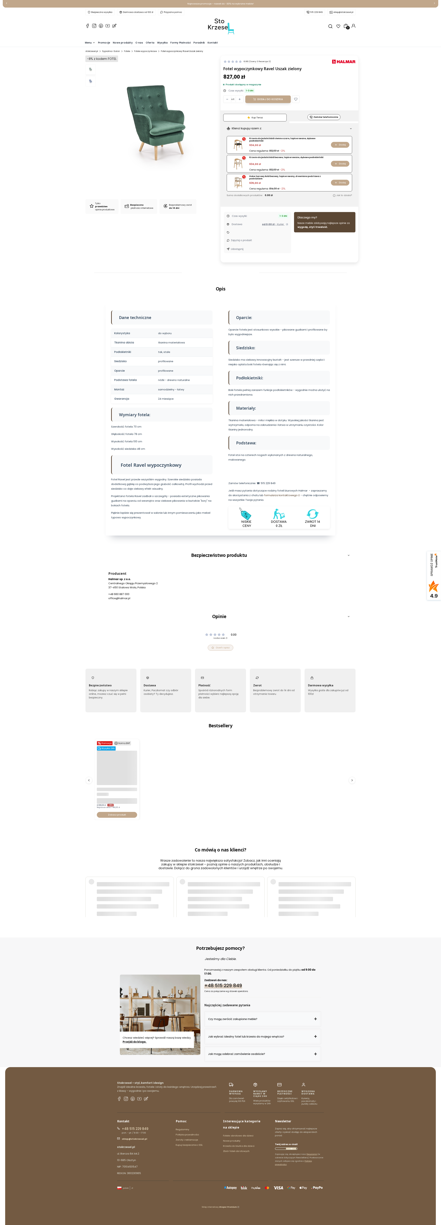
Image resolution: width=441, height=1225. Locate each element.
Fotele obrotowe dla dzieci (238, 1135)
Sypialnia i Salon (111, 51)
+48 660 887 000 (118, 594)
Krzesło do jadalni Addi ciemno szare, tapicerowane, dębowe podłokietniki (282, 139)
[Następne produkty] (352, 780)
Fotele (127, 51)
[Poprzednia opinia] (88, 890)
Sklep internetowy (219, 1207)
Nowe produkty (231, 1140)
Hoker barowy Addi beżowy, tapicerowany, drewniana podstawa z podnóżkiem (285, 177)
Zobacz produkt (117, 814)
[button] (296, 99)
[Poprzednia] (6, 4)
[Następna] (434, 4)
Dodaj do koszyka (270, 99)
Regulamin (312, 1154)
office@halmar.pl (119, 598)
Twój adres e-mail (286, 1144)
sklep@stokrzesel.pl (343, 12)
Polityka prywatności (187, 1134)
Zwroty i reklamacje (187, 1139)
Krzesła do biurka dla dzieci (238, 1146)
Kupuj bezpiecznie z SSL (189, 1145)
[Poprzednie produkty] (88, 780)
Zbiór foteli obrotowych (236, 1151)
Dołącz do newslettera (291, 1148)
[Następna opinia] (352, 890)
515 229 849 (316, 12)
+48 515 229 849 (223, 985)
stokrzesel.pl (91, 51)
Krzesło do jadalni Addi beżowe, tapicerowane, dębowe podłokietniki (286, 157)
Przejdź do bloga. (135, 1042)
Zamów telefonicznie (326, 117)
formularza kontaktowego (281, 495)
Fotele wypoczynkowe (145, 51)
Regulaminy (182, 1129)
